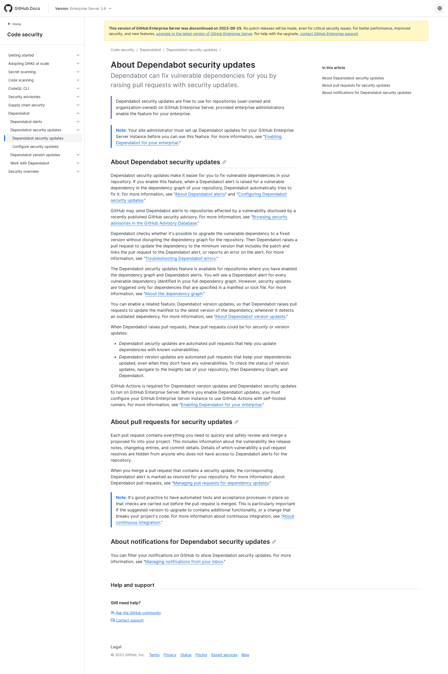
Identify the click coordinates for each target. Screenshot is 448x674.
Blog (245, 654)
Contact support (130, 620)
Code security (25, 34)
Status (185, 654)
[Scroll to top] (436, 662)
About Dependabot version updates (250, 316)
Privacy (170, 654)
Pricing (201, 654)
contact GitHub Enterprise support (329, 33)
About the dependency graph (173, 293)
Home (16, 24)
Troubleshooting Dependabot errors (180, 258)
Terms (154, 654)
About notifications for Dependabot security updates (190, 541)
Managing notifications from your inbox (184, 561)
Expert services (224, 654)
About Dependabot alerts (200, 194)
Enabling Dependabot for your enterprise (221, 404)
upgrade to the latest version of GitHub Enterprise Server (204, 33)
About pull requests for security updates (171, 422)
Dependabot (150, 49)
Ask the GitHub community (138, 612)
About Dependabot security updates (165, 162)
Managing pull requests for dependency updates (221, 482)
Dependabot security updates (191, 49)
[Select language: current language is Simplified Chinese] (440, 8)
